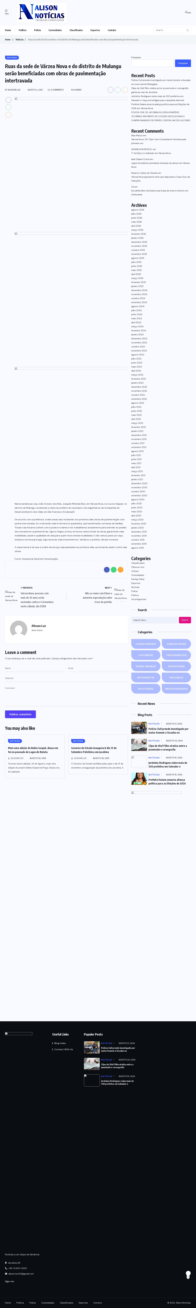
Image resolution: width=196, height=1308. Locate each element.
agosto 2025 (137, 258)
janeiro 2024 (137, 334)
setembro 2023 (139, 350)
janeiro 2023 (137, 382)
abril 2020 (136, 515)
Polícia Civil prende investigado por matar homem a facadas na (118, 1049)
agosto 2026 (137, 209)
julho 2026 (136, 213)
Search (185, 620)
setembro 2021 (138, 447)
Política (22, 30)
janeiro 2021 (137, 479)
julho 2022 (136, 407)
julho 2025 (136, 262)
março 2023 (137, 374)
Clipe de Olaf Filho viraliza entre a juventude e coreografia (117, 1066)
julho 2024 (136, 310)
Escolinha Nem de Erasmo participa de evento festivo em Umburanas (159, 192)
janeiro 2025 (137, 286)
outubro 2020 (138, 491)
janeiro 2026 (137, 238)
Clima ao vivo (137, 567)
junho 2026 (136, 217)
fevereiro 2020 (138, 523)
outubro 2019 (137, 539)
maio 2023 (136, 366)
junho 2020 (136, 507)
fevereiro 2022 (138, 427)
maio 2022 (136, 415)
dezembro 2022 (139, 386)
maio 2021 (136, 463)
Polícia (37, 30)
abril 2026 (136, 225)
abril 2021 (135, 467)
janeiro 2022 (137, 431)
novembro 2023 (139, 342)
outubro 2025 (138, 250)
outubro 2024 (138, 298)
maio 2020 (136, 511)
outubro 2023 (138, 346)
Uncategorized (138, 599)
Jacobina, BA (13, 1262)
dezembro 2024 (139, 290)
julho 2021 (136, 455)
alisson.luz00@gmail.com (21, 1273)
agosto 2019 (137, 547)
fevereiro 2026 (138, 234)
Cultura (134, 571)
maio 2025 (136, 270)
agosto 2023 (137, 354)
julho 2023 (136, 358)
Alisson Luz (17, 758)
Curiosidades (55, 30)
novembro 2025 (139, 246)
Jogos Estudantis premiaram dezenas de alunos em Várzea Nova (160, 165)
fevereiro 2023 (138, 378)
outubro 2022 (138, 395)
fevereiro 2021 (138, 475)
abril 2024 (136, 322)
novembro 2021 (138, 439)
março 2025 (137, 278)
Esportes (95, 30)
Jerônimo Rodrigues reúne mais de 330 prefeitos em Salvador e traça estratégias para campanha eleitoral (157, 98)
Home (8, 30)
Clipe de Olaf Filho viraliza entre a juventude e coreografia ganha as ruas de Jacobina (159, 90)
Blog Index (60, 1043)
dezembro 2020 (139, 483)
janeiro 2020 (137, 527)
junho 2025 (136, 266)
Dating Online (137, 579)
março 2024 (137, 326)
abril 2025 (136, 274)
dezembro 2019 (139, 531)
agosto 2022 (137, 403)
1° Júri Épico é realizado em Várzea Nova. (151, 153)
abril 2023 (136, 370)
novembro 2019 (139, 535)
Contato (112, 30)
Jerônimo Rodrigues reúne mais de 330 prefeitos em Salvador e (117, 1082)
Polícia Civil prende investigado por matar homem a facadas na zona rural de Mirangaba (161, 82)
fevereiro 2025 (138, 282)
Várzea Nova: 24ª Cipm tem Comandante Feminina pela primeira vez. (158, 141)
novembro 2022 (139, 390)
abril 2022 (136, 419)
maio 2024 (136, 318)
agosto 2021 (137, 451)
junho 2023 (136, 362)
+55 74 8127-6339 (17, 1268)
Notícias (20, 39)
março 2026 (137, 230)
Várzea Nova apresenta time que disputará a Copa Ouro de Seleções (160, 178)
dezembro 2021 (139, 435)
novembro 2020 (139, 487)
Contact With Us (63, 1049)
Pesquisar (136, 57)
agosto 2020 (137, 499)
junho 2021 (136, 459)
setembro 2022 (139, 399)
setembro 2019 (138, 543)
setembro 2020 (139, 495)
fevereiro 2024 (138, 330)
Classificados (76, 30)
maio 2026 (136, 221)
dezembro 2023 (139, 338)
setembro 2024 (139, 302)
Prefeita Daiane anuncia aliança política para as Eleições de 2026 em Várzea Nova (160, 106)
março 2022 (137, 423)
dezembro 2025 (139, 242)
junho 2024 (136, 314)
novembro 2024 (139, 294)
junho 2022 (136, 411)
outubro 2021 (137, 443)
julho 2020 (136, 503)
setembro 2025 (139, 254)
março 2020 (137, 519)
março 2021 (137, 471)
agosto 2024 (137, 306)
